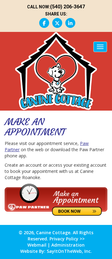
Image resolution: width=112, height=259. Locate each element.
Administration (68, 245)
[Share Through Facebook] (44, 23)
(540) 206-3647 (67, 7)
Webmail (36, 245)
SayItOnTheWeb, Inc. (69, 251)
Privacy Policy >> (66, 239)
